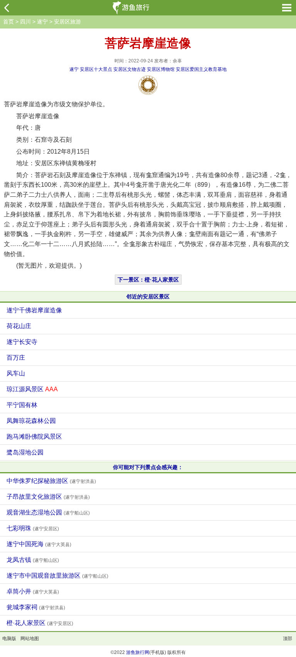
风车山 (16, 373)
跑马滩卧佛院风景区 (34, 436)
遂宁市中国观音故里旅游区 (57, 575)
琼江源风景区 (32, 389)
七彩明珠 (33, 528)
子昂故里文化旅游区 (48, 496)
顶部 (287, 638)
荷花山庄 (19, 326)
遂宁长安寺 (22, 342)
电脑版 (9, 638)
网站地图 (29, 638)
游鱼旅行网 (137, 652)
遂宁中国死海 (39, 544)
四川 (25, 21)
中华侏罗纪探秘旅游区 (51, 481)
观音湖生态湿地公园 (48, 512)
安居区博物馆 (161, 69)
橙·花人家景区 (40, 623)
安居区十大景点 (96, 69)
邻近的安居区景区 (148, 296)
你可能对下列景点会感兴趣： (148, 467)
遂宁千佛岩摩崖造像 (34, 310)
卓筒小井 (33, 591)
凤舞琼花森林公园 (31, 420)
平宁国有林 (22, 405)
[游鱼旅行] (131, 7)
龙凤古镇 (33, 559)
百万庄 (16, 357)
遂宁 (42, 21)
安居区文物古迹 (129, 69)
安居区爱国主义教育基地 (201, 69)
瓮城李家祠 (36, 607)
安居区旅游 (67, 21)
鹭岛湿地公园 (25, 452)
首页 (8, 21)
